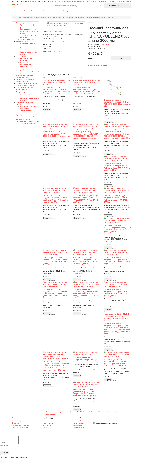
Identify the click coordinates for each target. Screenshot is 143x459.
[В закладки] (89, 22)
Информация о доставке (20, 425)
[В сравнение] (92, 22)
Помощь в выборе (21, 11)
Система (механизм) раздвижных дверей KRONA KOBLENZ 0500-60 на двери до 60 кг (56, 134)
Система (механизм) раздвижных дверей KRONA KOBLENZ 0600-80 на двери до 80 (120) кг (117, 260)
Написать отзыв (101, 65)
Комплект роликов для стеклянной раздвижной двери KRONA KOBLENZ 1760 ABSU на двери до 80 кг (86, 260)
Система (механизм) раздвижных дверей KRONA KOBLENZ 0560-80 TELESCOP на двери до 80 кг (56, 198)
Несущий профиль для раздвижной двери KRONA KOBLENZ (67, 412)
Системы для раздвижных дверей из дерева (31, 17)
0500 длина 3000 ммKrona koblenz (101, 412)
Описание (47, 31)
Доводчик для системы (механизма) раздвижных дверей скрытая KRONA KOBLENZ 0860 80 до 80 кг (85, 392)
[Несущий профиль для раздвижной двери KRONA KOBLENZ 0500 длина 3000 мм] (66, 24)
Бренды (66, 11)
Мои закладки (77, 425)
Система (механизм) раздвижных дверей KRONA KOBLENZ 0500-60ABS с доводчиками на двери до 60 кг (86, 135)
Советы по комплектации (51, 11)
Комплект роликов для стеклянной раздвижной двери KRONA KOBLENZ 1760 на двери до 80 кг (56, 260)
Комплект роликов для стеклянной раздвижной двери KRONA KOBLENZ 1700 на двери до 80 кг (117, 228)
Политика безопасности (20, 427)
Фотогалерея (35, 11)
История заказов (78, 423)
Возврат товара (48, 423)
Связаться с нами (49, 421)
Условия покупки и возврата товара (24, 421)
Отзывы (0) (58, 31)
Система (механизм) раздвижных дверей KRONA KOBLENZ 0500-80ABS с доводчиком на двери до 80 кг (117, 134)
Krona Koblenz (104, 44)
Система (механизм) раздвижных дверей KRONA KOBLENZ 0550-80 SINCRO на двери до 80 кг (117, 166)
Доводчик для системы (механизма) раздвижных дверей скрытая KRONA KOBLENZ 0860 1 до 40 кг (115, 362)
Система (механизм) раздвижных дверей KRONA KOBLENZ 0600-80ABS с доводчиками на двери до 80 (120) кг (86, 293)
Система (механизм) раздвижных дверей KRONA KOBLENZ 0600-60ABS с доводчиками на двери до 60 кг (55, 293)
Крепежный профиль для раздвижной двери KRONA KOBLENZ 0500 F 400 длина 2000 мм (116, 198)
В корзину (121, 58)
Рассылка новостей (79, 427)
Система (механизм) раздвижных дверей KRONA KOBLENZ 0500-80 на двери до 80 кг (117, 102)
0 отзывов (91, 65)
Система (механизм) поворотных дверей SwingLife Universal (86, 359)
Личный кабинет (78, 421)
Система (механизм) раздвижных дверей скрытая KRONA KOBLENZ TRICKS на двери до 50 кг (116, 292)
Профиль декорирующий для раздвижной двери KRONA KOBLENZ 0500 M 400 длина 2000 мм (86, 198)
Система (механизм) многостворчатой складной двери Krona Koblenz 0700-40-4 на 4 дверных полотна (56, 90)
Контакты (75, 11)
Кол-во (91, 58)
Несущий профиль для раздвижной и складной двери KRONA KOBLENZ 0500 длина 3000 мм (80, 17)
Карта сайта (47, 425)
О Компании (16, 423)
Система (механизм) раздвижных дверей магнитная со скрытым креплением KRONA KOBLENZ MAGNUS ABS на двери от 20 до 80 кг (56, 365)
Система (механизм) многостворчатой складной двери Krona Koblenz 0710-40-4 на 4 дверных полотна (86, 90)
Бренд (45, 427)
